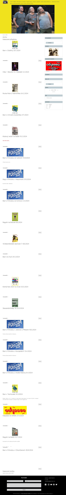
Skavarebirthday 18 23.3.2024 (13, 308)
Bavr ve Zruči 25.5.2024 (11, 257)
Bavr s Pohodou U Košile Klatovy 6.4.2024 (18, 373)
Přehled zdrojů (49, 97)
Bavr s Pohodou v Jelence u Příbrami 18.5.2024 (19, 330)
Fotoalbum (48, 71)
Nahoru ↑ (51, 493)
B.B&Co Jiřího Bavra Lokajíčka (19, 1)
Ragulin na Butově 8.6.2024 (12, 222)
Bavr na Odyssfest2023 (15, 3)
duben (52, 90)
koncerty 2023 (30, 3)
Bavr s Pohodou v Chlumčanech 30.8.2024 (18, 450)
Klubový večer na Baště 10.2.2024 (15, 136)
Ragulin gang (29, 1)
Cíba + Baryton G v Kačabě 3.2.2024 (16, 72)
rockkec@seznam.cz (50, 481)
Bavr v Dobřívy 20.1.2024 (11, 50)
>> (57, 90)
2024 (55, 90)
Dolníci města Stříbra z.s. (46, 1)
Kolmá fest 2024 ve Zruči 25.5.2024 (15, 287)
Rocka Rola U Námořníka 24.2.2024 (15, 93)
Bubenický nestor (55, 1)
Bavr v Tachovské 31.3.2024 (13, 394)
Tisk (38, 493)
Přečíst (40, 60)
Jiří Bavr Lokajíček (36, 1)
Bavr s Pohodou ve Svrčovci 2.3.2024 (16, 201)
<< (49, 90)
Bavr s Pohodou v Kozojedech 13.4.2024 (17, 351)
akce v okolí (23, 3)
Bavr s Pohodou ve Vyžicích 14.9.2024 (16, 158)
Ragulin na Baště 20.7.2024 (12, 437)
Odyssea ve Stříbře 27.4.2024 (13, 416)
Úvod (11, 1)
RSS (32, 493)
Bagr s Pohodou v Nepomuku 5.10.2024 (17, 179)
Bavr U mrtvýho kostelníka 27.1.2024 (15, 115)
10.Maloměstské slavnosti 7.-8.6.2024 (16, 244)
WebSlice (35, 493)
